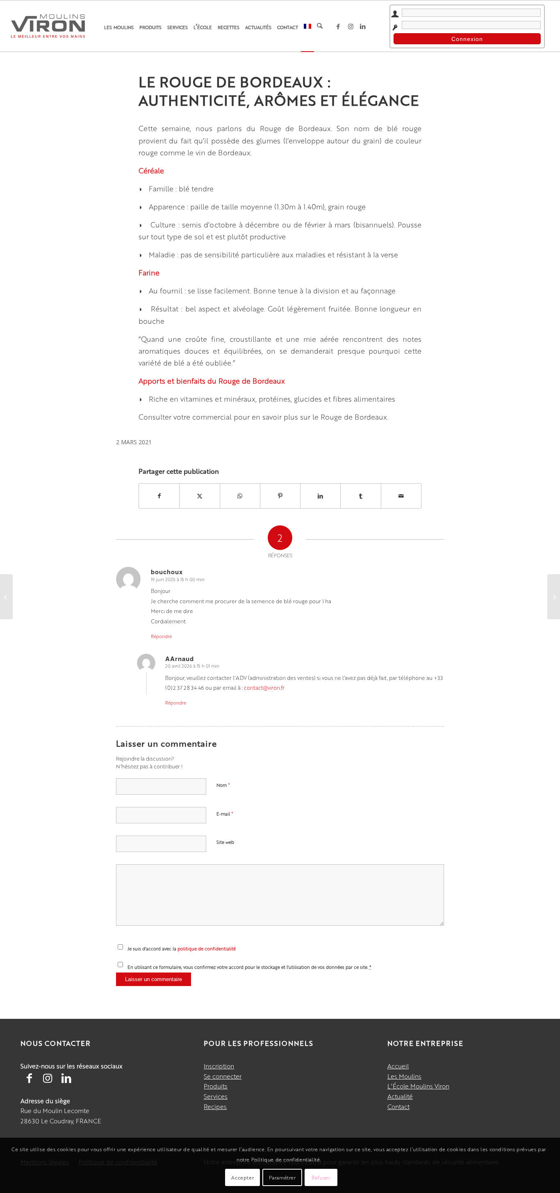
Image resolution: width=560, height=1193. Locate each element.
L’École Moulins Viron (418, 1086)
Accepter (242, 1177)
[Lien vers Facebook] (338, 26)
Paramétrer (282, 1177)
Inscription (219, 1066)
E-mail (224, 813)
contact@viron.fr (264, 687)
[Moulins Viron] (48, 25)
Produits (216, 1086)
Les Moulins (404, 1076)
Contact (398, 1106)
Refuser (321, 1177)
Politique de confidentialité (285, 1159)
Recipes (215, 1106)
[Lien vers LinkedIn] (363, 26)
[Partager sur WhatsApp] (240, 496)
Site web (225, 842)
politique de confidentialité (207, 948)
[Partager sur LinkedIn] (320, 496)
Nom (223, 784)
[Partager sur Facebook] (159, 496)
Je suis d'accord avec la (181, 948)
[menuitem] (119, 26)
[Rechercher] (320, 26)
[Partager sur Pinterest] (280, 496)
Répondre (161, 636)
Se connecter (222, 1076)
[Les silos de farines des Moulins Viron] (553, 596)
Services (216, 1096)
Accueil (398, 1066)
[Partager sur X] (199, 496)
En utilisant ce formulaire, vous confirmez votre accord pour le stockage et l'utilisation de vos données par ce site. (249, 967)
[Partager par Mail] (401, 496)
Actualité (400, 1096)
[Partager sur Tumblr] (360, 496)
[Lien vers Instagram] (350, 26)
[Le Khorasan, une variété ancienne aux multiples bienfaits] (6, 596)
